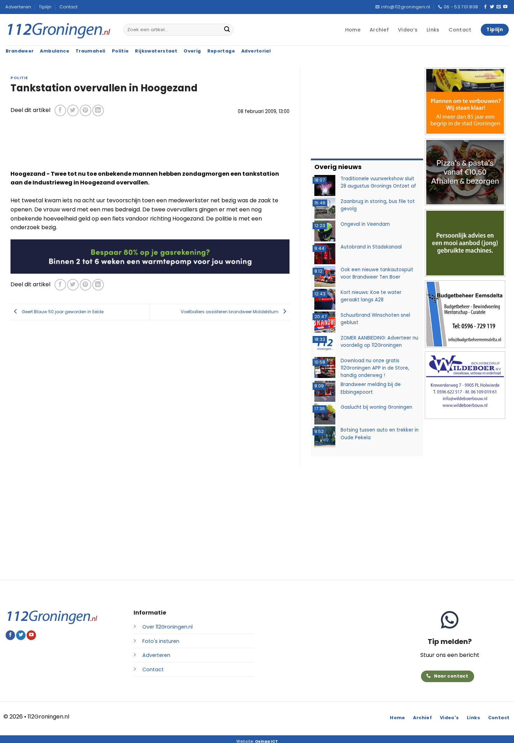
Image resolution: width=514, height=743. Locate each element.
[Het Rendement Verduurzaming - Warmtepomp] (150, 256)
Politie (19, 77)
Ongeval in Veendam (365, 224)
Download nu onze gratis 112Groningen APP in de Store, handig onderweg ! (375, 368)
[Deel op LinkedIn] (98, 110)
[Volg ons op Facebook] (485, 7)
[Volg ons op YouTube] (505, 7)
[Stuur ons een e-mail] (499, 7)
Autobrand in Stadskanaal (371, 247)
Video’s (407, 29)
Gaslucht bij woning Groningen (376, 407)
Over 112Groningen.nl (167, 626)
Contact (68, 7)
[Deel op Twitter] (73, 110)
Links (433, 29)
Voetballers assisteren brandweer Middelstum (230, 312)
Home (352, 29)
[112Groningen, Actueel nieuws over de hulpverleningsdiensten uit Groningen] (59, 30)
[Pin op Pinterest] (85, 110)
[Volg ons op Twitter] (492, 7)
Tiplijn (45, 7)
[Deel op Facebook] (60, 110)
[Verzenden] (227, 30)
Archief (379, 29)
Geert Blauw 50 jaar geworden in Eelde (62, 312)
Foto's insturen (160, 641)
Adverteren (18, 7)
